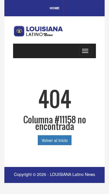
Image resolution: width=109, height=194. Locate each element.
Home (54, 8)
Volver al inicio (55, 140)
